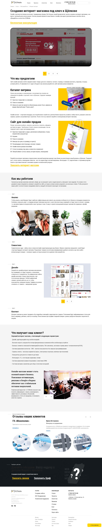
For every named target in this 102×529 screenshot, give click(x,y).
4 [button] (57, 73)
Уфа (52, 525)
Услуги (28, 3)
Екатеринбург (71, 517)
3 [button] (71, 301)
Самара (70, 525)
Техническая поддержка (42, 499)
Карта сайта (55, 512)
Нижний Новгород (72, 519)
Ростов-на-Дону (55, 523)
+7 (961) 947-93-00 (69, 2)
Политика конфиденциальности (18, 498)
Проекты (36, 3)
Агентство (44, 3)
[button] (86, 417)
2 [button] (67, 301)
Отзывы (54, 504)
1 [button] (44, 73)
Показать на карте (72, 498)
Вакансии (54, 501)
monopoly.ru (15, 428)
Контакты (58, 3)
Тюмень (53, 521)
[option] (51, 47)
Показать (48, 430)
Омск (69, 523)
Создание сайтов (40, 493)
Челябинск (70, 521)
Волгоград (37, 525)
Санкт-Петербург (39, 519)
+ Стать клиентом (94, 525)
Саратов (53, 519)
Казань (36, 521)
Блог (51, 3)
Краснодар (54, 517)
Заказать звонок (71, 3)
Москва (36, 517)
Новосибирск (38, 523)
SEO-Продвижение (40, 496)
